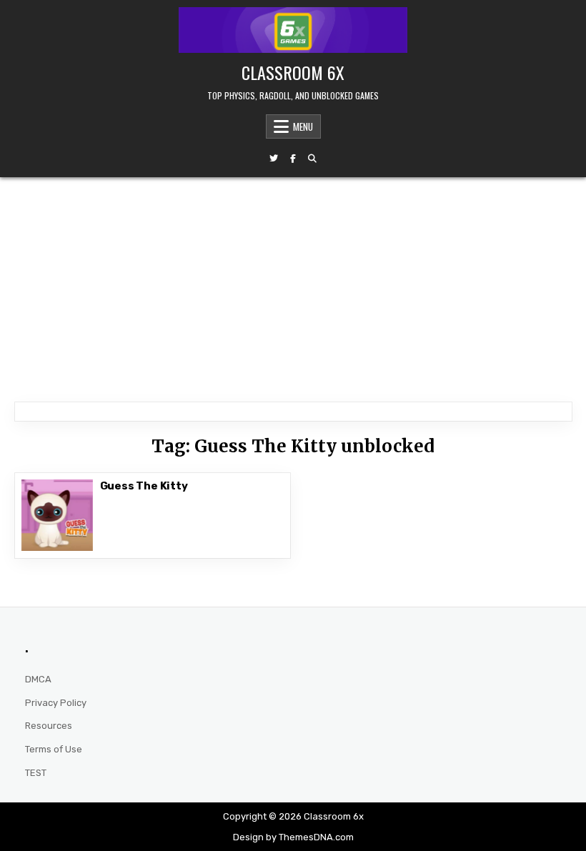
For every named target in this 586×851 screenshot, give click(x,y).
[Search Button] (312, 158)
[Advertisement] (293, 284)
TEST (35, 772)
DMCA (38, 679)
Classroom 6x (293, 72)
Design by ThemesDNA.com (293, 837)
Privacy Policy (55, 702)
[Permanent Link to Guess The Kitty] (57, 515)
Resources (48, 725)
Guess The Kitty (144, 485)
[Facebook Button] (293, 158)
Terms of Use (53, 749)
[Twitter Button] (273, 158)
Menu (303, 126)
